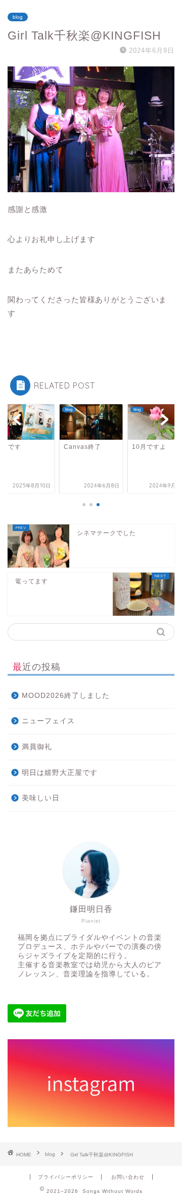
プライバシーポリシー (66, 1177)
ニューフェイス (48, 721)
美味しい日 (41, 798)
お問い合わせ (128, 1177)
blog (18, 17)
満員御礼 (37, 747)
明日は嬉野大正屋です (60, 772)
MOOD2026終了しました (66, 695)
